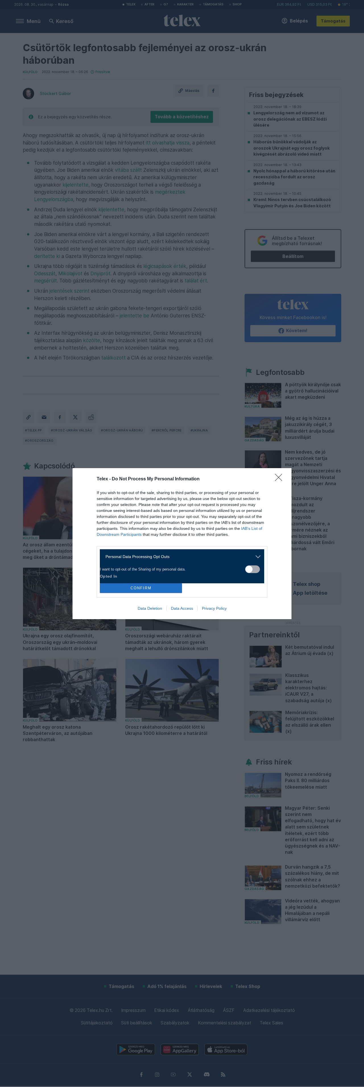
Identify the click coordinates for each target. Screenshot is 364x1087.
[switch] (252, 569)
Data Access (182, 608)
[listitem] (180, 557)
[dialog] (182, 543)
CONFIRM (141, 588)
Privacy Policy (214, 608)
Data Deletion (150, 608)
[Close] (280, 479)
